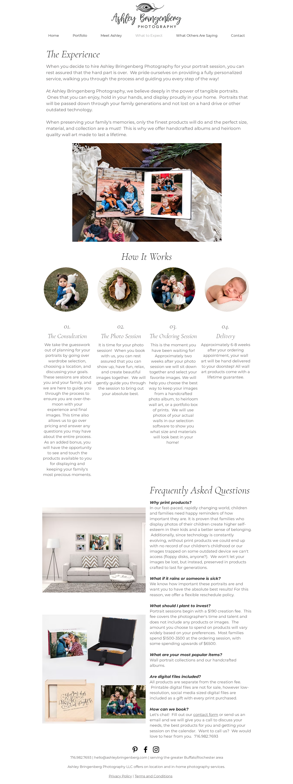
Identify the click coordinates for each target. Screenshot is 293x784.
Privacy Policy (120, 776)
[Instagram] (156, 749)
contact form (205, 714)
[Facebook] (145, 749)
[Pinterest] (135, 749)
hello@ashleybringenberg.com (120, 757)
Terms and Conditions (153, 776)
